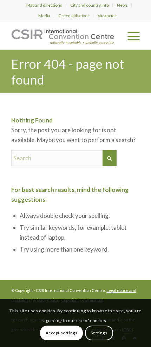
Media (44, 15)
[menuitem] (44, 5)
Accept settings (62, 332)
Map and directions (44, 5)
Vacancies (107, 15)
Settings (99, 332)
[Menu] (130, 35)
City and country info (89, 5)
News (122, 5)
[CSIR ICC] (62, 35)
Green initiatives (74, 15)
